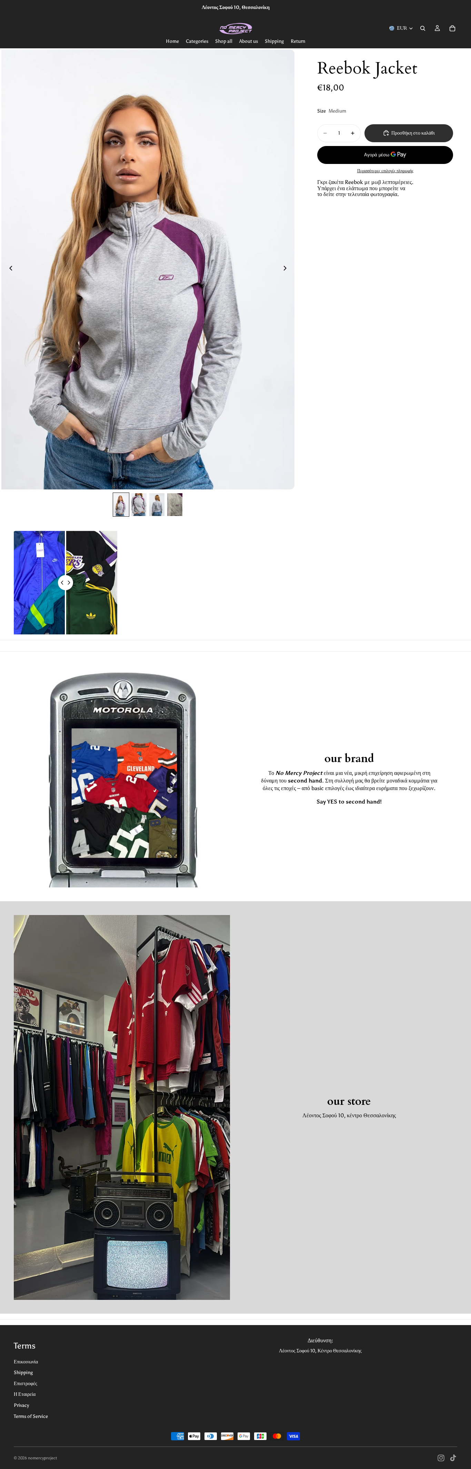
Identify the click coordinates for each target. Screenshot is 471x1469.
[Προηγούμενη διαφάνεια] (9, 269)
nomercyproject (42, 1458)
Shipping (23, 1372)
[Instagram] (441, 1458)
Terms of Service (31, 1416)
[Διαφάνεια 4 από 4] (174, 504)
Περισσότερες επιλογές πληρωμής (385, 170)
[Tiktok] (453, 1458)
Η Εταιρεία (25, 1394)
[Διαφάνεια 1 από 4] (121, 504)
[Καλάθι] (452, 28)
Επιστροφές (25, 1384)
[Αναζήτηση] (422, 28)
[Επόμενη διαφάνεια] (286, 269)
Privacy (21, 1405)
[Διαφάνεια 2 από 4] (139, 504)
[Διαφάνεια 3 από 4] (156, 504)
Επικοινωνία (26, 1362)
